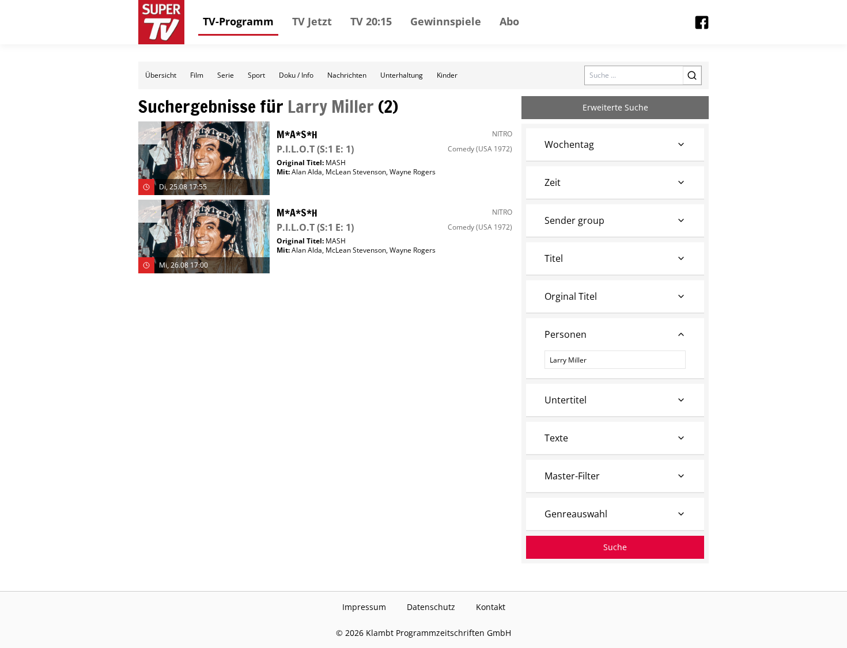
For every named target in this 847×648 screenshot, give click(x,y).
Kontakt (490, 606)
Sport (256, 75)
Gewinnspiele (445, 21)
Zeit (552, 182)
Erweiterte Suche (615, 107)
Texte (556, 438)
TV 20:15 (371, 21)
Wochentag (569, 144)
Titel (553, 258)
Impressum (364, 606)
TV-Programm (238, 21)
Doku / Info (296, 75)
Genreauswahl (575, 514)
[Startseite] (161, 22)
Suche (615, 547)
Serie (225, 75)
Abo (509, 21)
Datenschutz (431, 606)
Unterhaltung (401, 75)
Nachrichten (346, 75)
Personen (565, 334)
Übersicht (160, 75)
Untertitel (565, 400)
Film (196, 75)
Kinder (447, 75)
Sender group (574, 220)
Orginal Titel (570, 296)
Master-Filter (572, 476)
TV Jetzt (312, 21)
